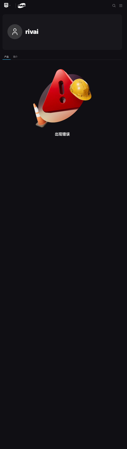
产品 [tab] (6, 56)
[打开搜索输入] (114, 5)
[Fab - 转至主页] (22, 5)
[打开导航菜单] (120, 5)
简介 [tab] (15, 56)
